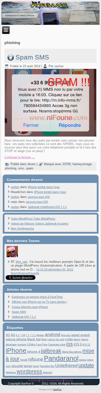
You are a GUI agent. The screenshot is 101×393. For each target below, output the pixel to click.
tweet (36, 366)
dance (77, 339)
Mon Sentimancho (22, 228)
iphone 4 (33, 351)
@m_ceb (21, 261)
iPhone (16, 350)
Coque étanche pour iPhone (30, 307)
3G (8, 335)
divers (31, 164)
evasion (21, 344)
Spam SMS (32, 57)
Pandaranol (61, 358)
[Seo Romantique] (12, 257)
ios (69, 343)
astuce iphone (16, 339)
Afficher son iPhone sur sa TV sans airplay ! (39, 302)
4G (13, 335)
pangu (82, 359)
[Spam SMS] (50, 137)
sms (21, 168)
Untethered (66, 365)
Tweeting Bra (47, 366)
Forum (69, 380)
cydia (69, 339)
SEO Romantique (51, 380)
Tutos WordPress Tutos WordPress (33, 218)
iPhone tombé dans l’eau (44, 187)
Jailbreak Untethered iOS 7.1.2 (47, 207)
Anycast (65, 335)
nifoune (35, 359)
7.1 (27, 335)
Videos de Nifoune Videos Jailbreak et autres (39, 223)
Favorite (34, 273)
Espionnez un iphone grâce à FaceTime (37, 297)
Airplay (40, 335)
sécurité (17, 366)
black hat (34, 339)
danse (84, 339)
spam (29, 168)
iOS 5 (78, 344)
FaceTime (41, 344)
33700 (66, 164)
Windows (11, 372)
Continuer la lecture (19, 157)
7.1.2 (33, 335)
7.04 (22, 335)
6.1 (17, 335)
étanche (47, 372)
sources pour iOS (39, 197)
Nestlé (23, 359)
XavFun (33, 380)
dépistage (11, 344)
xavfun (58, 66)
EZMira (31, 344)
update (86, 365)
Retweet (23, 273)
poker (90, 359)
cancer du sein (55, 339)
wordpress (29, 371)
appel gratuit (80, 335)
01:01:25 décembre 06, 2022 (54, 269)
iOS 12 (86, 344)
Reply (14, 273)
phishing (10, 168)
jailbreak (51, 351)
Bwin (44, 339)
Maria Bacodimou (72, 351)
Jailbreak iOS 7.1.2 (24, 317)
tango (28, 366)
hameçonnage (82, 164)
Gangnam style (57, 344)
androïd (52, 334)
